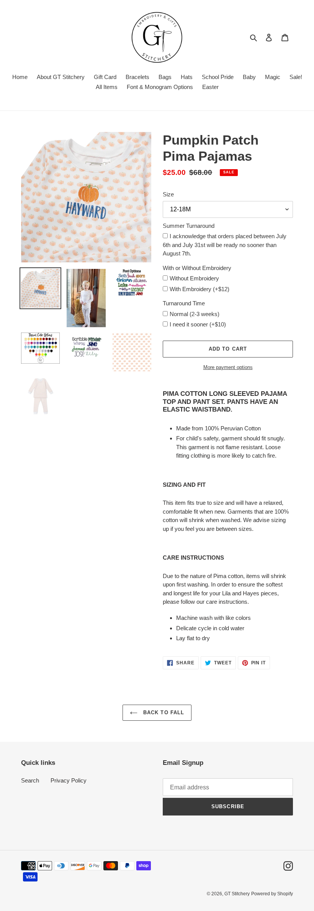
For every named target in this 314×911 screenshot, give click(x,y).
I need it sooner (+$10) (198, 324)
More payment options (228, 367)
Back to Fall (162, 712)
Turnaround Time (184, 303)
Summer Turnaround (188, 225)
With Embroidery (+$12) (199, 289)
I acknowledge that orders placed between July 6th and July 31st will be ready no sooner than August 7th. (224, 245)
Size (168, 194)
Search (30, 780)
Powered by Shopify (272, 893)
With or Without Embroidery (197, 268)
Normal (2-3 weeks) (194, 314)
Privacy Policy (69, 780)
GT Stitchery (237, 893)
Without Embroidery (194, 278)
